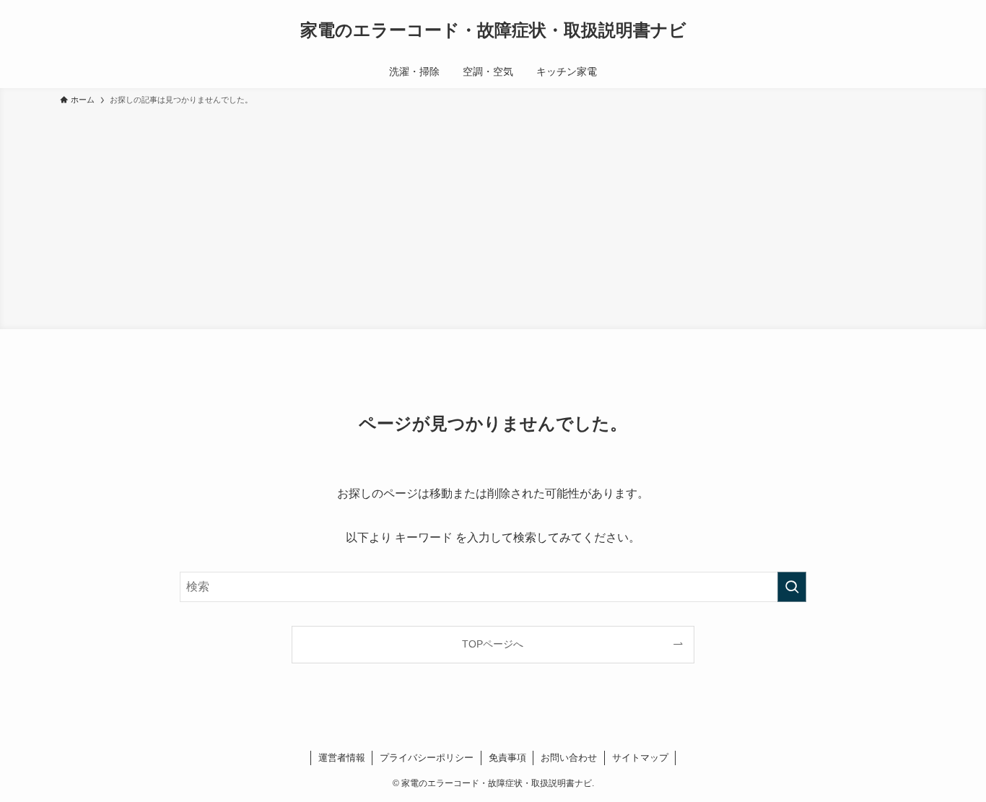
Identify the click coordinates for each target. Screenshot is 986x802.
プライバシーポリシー (427, 757)
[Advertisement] (493, 215)
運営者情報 (341, 757)
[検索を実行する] (791, 587)
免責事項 (507, 757)
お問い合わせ (569, 757)
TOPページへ (492, 644)
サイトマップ (640, 757)
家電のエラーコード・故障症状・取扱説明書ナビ (493, 30)
